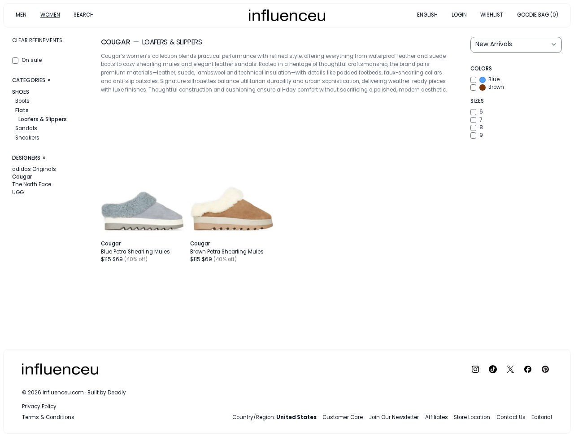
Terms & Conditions (48, 417)
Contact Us (511, 417)
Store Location (472, 417)
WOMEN (50, 14)
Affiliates (436, 417)
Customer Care (342, 417)
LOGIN (459, 14)
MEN (21, 14)
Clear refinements (37, 40)
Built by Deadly (106, 392)
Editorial (541, 417)
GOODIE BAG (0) (537, 14)
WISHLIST (491, 14)
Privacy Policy (39, 406)
